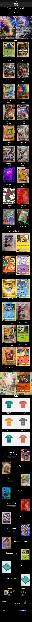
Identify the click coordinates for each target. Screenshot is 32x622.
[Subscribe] (16, 610)
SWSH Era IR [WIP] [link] (11, 531)
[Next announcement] (30, 1)
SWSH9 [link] (8, 123)
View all (16, 370)
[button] (2, 4)
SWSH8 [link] (22, 123)
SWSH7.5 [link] (8, 144)
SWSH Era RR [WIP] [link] (20, 518)
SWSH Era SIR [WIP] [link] (11, 457)
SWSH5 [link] (22, 165)
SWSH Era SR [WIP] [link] (20, 468)
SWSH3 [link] (22, 207)
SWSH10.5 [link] (8, 102)
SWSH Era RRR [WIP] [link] (11, 506)
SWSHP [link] (8, 60)
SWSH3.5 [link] (8, 207)
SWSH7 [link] (22, 144)
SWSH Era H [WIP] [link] (21, 568)
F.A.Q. (3, 603)
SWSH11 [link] (22, 81)
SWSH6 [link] (8, 165)
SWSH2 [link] (8, 228)
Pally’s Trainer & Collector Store (8, 620)
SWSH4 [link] (22, 186)
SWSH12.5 (22, 60)
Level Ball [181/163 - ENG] (9, 298)
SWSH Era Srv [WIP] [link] (20, 543)
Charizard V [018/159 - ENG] (9, 274)
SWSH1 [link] (22, 228)
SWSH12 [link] (8, 81)
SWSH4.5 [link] (8, 186)
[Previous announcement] (2, 1)
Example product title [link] (9, 412)
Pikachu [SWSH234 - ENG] (23, 252)
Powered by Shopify (14, 620)
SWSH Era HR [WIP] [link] (11, 481)
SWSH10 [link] (22, 102)
